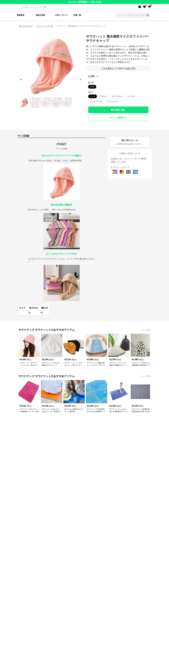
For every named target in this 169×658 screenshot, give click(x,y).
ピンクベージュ (96, 101)
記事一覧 (77, 15)
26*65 (92, 87)
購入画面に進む (118, 110)
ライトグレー (117, 96)
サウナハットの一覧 (44, 26)
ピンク (92, 96)
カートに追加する (118, 117)
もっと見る (146, 330)
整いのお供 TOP (26, 26)
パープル (131, 96)
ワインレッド (112, 101)
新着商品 (20, 15)
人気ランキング (61, 15)
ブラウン (103, 96)
